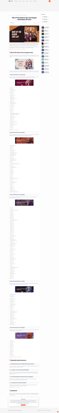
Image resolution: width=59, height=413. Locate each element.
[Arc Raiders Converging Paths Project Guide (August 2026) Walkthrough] (43, 31)
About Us (46, 410)
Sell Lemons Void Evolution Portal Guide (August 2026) (46, 69)
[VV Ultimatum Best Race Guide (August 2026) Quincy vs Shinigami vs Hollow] (43, 56)
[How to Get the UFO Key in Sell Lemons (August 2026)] (43, 53)
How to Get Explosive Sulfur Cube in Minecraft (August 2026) (46, 34)
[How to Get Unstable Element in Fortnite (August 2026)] (43, 40)
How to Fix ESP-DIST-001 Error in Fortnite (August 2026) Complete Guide (46, 27)
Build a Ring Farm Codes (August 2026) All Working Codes (46, 46)
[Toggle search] (49, 1)
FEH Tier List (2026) (15, 129)
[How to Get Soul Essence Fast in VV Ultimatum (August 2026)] (43, 63)
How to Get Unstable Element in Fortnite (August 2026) (46, 40)
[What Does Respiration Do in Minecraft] (43, 37)
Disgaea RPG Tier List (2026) (16, 387)
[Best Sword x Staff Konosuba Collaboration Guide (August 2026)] (43, 43)
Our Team (49, 410)
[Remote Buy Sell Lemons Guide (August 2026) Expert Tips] (43, 59)
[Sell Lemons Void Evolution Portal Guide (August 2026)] (43, 69)
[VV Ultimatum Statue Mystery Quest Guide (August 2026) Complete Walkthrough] (43, 72)
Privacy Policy (39, 410)
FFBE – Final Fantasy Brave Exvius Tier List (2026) (18, 49)
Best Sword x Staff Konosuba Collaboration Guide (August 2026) (46, 43)
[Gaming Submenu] (25, 1)
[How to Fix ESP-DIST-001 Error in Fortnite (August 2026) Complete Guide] (43, 27)
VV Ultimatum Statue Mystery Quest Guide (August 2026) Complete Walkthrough (46, 72)
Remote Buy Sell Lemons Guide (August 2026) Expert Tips (46, 59)
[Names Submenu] (28, 1)
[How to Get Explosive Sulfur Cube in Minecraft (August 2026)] (43, 34)
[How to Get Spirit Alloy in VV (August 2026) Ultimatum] (43, 66)
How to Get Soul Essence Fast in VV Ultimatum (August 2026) (46, 62)
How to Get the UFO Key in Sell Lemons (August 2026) (46, 53)
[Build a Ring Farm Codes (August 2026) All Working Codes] (43, 47)
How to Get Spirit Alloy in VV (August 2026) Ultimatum (46, 65)
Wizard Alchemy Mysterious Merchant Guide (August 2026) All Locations (46, 49)
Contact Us (42, 410)
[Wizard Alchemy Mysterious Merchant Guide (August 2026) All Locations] (43, 50)
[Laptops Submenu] (21, 1)
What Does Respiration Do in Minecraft (46, 37)
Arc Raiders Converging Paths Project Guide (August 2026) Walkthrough (46, 30)
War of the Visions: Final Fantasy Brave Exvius (15, 43)
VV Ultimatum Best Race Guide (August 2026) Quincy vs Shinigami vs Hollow (46, 56)
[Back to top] (57, 411)
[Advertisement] (29, 7)
